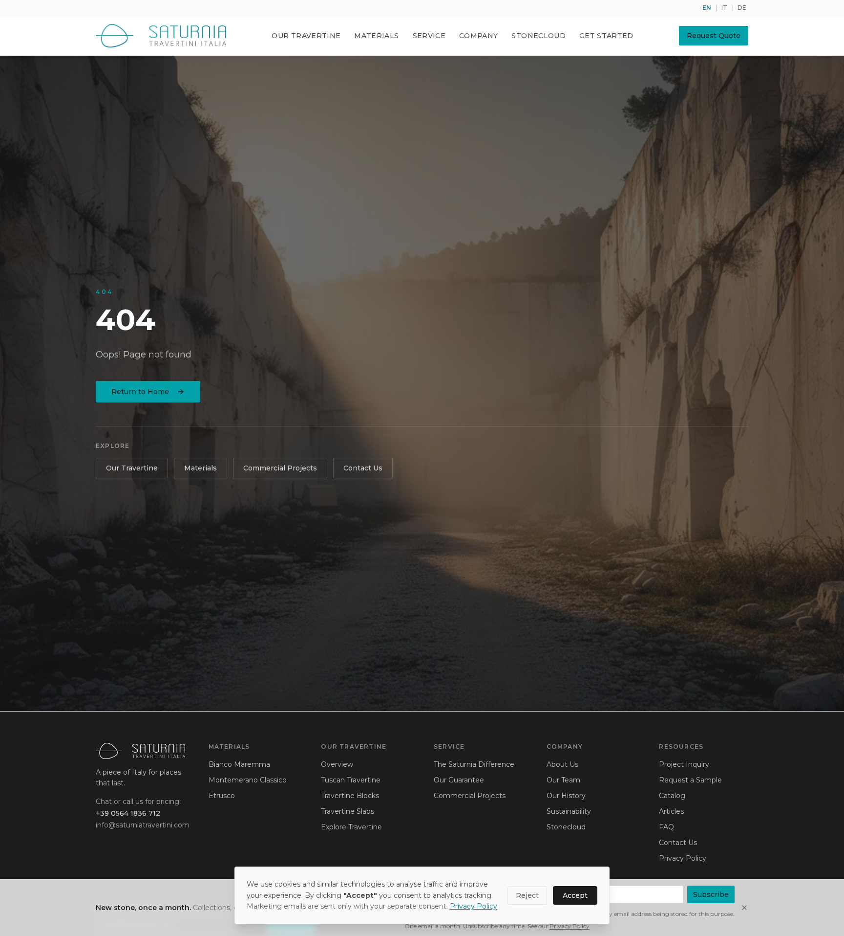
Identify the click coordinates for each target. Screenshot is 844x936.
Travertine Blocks (350, 795)
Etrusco (222, 795)
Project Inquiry (684, 764)
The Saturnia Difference (474, 764)
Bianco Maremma (239, 764)
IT (724, 7)
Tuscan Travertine (350, 780)
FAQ (666, 827)
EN (706, 7)
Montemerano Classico (248, 780)
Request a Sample (690, 780)
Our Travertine (306, 35)
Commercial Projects (280, 468)
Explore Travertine (351, 827)
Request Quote (713, 35)
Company (478, 35)
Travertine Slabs (347, 811)
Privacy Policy (473, 906)
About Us (562, 764)
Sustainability (569, 811)
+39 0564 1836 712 (128, 813)
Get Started (606, 35)
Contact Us (362, 468)
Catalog (672, 795)
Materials (376, 35)
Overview (337, 764)
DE (742, 7)
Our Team (563, 780)
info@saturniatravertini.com (140, 825)
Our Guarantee (459, 780)
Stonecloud (538, 35)
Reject (527, 895)
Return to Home (140, 391)
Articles (671, 811)
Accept (575, 895)
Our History (566, 795)
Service (429, 35)
